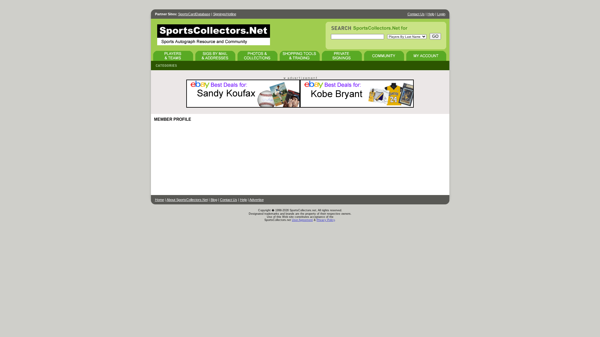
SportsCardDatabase (194, 14)
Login (441, 14)
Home (159, 200)
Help (431, 14)
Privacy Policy (326, 220)
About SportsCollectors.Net (187, 200)
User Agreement (302, 220)
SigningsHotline (224, 14)
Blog (214, 200)
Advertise (256, 200)
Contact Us (416, 14)
